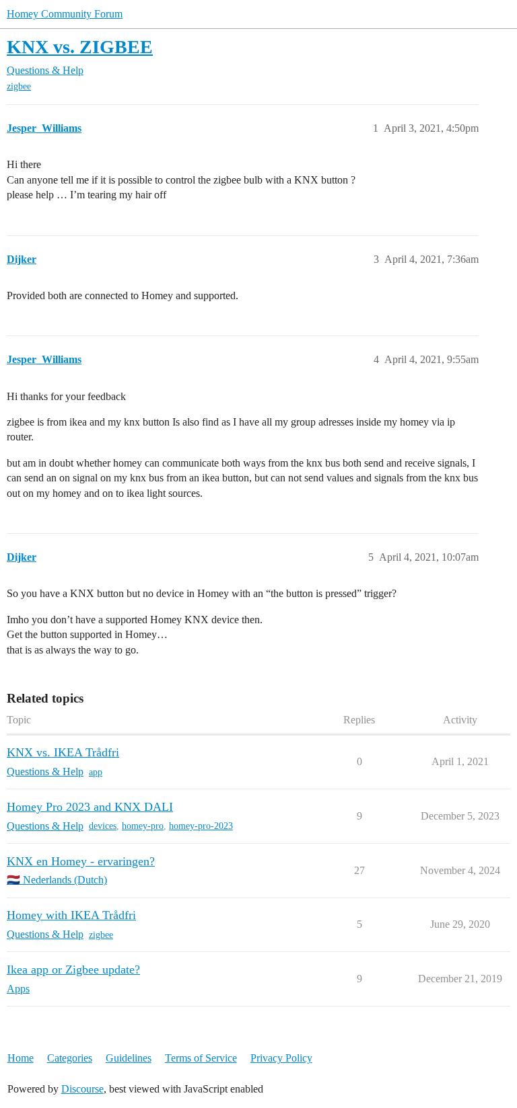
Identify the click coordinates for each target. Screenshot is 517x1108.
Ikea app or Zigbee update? (73, 969)
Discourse (82, 1089)
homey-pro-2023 (201, 826)
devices (102, 826)
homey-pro (143, 826)
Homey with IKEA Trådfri (71, 915)
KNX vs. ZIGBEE (80, 46)
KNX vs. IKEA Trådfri (63, 752)
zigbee (19, 86)
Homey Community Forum (65, 13)
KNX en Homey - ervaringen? (81, 861)
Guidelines (128, 1058)
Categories (69, 1058)
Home (20, 1058)
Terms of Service (201, 1058)
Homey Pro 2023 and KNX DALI (90, 807)
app (95, 772)
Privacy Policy (281, 1058)
